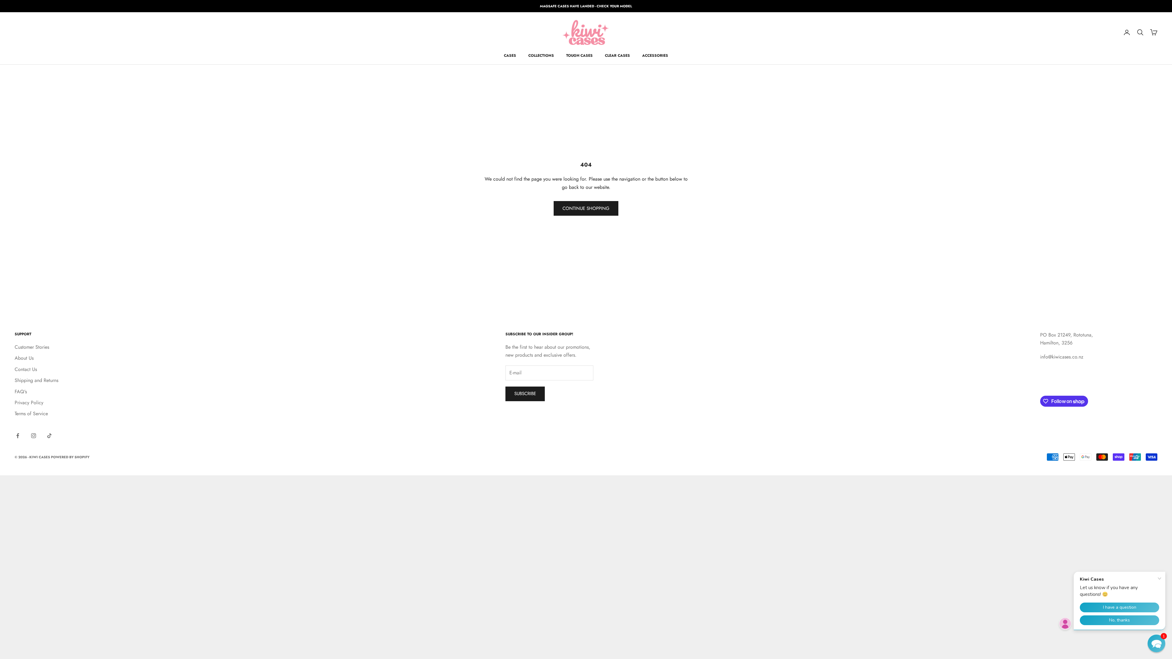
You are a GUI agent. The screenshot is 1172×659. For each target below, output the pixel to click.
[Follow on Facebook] (18, 436)
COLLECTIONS (541, 55)
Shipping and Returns (36, 380)
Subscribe (525, 393)
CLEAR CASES (617, 55)
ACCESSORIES (655, 55)
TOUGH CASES (579, 55)
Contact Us (26, 369)
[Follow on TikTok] (49, 436)
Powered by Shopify (70, 457)
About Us (24, 358)
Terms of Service (31, 413)
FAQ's (21, 391)
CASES (510, 55)
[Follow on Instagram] (34, 436)
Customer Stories (32, 347)
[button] (1156, 643)
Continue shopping (586, 208)
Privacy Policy (29, 402)
